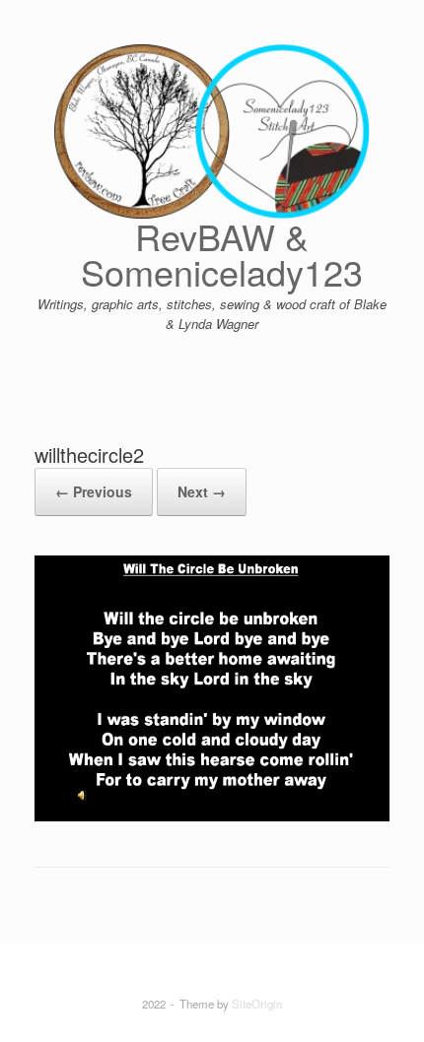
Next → (201, 491)
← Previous (93, 491)
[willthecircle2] (212, 816)
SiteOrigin (257, 1003)
